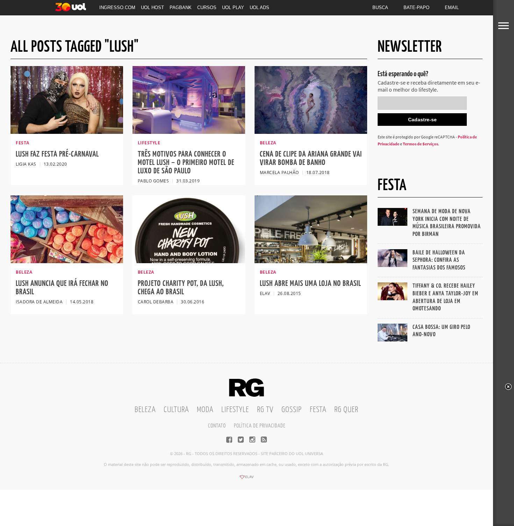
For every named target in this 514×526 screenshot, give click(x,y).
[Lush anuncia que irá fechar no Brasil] (66, 261)
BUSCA (380, 7)
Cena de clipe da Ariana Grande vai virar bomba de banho (311, 158)
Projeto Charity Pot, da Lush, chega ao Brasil (181, 288)
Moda (205, 410)
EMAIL (452, 7)
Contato (217, 425)
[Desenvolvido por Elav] (246, 479)
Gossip (291, 410)
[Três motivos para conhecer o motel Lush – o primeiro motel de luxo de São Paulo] (189, 131)
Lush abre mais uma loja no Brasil (310, 284)
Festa (318, 410)
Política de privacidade (259, 425)
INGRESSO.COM (117, 7)
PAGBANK (181, 7)
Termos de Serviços (420, 143)
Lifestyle (235, 410)
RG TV (265, 410)
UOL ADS (259, 7)
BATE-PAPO (416, 7)
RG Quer (346, 410)
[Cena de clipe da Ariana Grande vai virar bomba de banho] (311, 131)
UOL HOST (152, 7)
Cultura (176, 410)
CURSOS (206, 7)
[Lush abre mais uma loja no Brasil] (311, 261)
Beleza (145, 410)
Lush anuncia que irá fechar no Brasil (62, 288)
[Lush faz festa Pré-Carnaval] (66, 131)
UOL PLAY (233, 7)
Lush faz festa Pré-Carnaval (57, 154)
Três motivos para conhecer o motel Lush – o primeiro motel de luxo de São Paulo (186, 162)
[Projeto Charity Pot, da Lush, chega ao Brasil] (189, 261)
